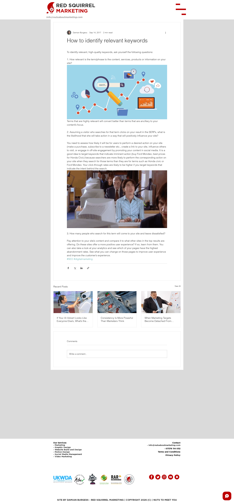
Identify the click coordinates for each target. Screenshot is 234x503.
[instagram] (164, 477)
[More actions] (165, 32)
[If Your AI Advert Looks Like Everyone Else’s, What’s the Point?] (73, 302)
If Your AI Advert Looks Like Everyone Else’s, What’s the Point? (72, 319)
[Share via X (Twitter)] (75, 268)
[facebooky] (151, 477)
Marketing (60, 445)
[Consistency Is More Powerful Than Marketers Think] (117, 302)
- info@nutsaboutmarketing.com (163, 445)
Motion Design (62, 452)
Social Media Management (69, 454)
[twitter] (157, 477)
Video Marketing (63, 456)
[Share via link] (88, 268)
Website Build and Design (68, 449)
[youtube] (170, 477)
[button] (181, 9)
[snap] (176, 477)
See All (178, 286)
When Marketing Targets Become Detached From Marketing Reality (158, 319)
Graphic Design (63, 447)
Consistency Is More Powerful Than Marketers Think (117, 319)
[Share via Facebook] (68, 268)
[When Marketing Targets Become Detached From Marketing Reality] (161, 302)
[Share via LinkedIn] (81, 268)
